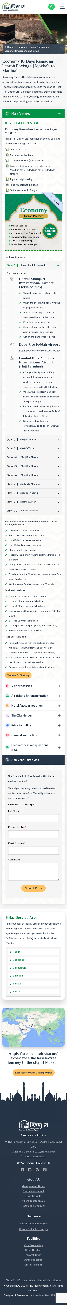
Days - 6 (22, 475)
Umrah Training (33, 1264)
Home (10, 47)
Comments (14, 859)
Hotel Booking (33, 1250)
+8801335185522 (35, 1156)
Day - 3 (21, 448)
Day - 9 (21, 501)
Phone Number (17, 827)
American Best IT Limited (48, 1295)
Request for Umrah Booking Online (33, 1072)
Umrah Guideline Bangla (33, 1229)
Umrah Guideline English (33, 1223)
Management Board (33, 1186)
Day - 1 (26, 265)
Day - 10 (22, 510)
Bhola (16, 991)
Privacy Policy (26, 1280)
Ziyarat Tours (33, 1255)
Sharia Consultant (33, 1191)
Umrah (21, 47)
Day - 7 (23, 484)
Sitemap (56, 1280)
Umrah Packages (38, 47)
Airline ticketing (33, 1259)
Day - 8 (22, 493)
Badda (16, 951)
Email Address (16, 843)
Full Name (14, 810)
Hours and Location (33, 1205)
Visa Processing (33, 1245)
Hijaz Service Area (22, 917)
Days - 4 (22, 457)
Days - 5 (22, 466)
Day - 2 (22, 439)
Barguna (18, 975)
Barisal (17, 983)
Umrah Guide (33, 1196)
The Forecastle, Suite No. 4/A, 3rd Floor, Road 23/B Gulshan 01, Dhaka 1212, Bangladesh (34, 1146)
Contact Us (43, 1280)
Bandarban (19, 967)
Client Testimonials (33, 1200)
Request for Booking (18, 675)
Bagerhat (18, 959)
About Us (11, 1280)
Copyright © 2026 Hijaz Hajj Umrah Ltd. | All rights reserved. (34, 1288)
